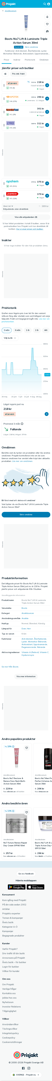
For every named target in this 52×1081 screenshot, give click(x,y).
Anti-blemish (27, 639)
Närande (41, 647)
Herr (29, 628)
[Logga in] (48, 4)
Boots (24, 608)
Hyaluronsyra (28, 655)
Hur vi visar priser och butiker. (29, 229)
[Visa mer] (4, 85)
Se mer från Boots (10, 666)
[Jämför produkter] (47, 31)
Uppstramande (40, 644)
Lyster (24, 641)
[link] (16, 769)
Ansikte (25, 618)
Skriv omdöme (31, 47)
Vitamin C (44, 652)
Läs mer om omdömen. (22, 461)
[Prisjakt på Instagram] (29, 1068)
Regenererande (29, 647)
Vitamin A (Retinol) (30, 652)
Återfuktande (40, 639)
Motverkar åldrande (37, 641)
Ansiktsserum (10, 11)
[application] (26, 370)
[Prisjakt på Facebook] (23, 1068)
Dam (24, 628)
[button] (47, 17)
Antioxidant (27, 644)
